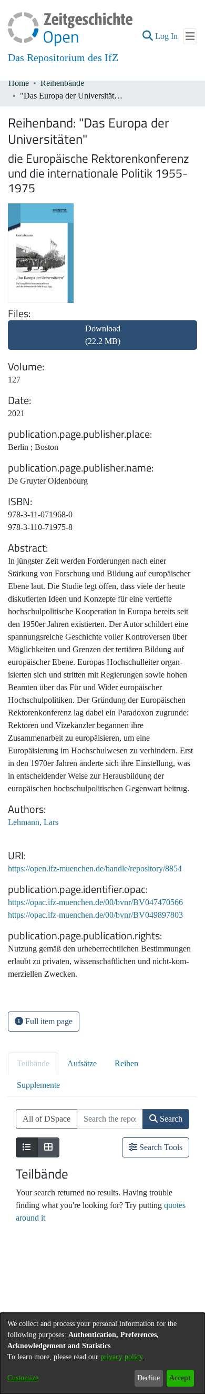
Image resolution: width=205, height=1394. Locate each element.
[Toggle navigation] (190, 36)
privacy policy (121, 1357)
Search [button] (170, 1118)
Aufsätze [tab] (82, 1063)
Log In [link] (167, 36)
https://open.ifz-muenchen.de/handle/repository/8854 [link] (95, 868)
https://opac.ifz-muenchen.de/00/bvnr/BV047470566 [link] (95, 902)
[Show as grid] (48, 1147)
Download (102, 335)
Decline (148, 1378)
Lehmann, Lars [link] (33, 822)
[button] (147, 36)
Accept (180, 1378)
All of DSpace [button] (46, 1118)
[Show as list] (27, 1147)
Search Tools (159, 1147)
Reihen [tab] (126, 1063)
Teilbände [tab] (33, 1063)
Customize (22, 1378)
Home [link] (18, 82)
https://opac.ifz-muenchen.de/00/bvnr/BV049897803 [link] (95, 914)
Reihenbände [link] (62, 82)
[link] (102, 341)
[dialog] (102, 1353)
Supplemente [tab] (38, 1085)
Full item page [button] (48, 1021)
